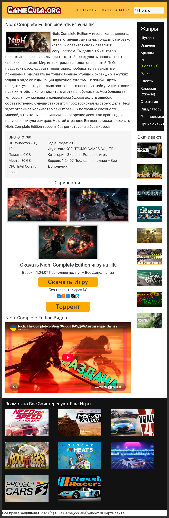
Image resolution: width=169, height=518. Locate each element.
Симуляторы (151, 109)
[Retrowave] (132, 455)
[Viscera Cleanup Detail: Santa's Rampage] (149, 299)
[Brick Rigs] (149, 171)
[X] (73, 296)
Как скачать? (115, 10)
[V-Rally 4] (132, 422)
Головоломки (152, 117)
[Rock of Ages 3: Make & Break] (27, 455)
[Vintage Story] (149, 235)
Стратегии (149, 102)
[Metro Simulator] (149, 150)
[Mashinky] (149, 320)
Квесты (147, 81)
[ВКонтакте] (59, 296)
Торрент (68, 306)
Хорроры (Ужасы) (148, 91)
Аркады (147, 53)
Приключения (152, 124)
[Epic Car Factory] (149, 257)
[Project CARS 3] (27, 488)
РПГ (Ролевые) (150, 63)
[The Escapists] (149, 214)
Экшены (148, 45)
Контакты (86, 10)
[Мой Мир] (68, 296)
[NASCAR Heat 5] (79, 455)
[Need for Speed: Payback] (27, 422)
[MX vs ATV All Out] (79, 422)
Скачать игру (68, 282)
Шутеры (147, 38)
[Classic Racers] (79, 488)
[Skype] (77, 296)
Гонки (146, 73)
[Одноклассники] (63, 296)
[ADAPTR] (149, 193)
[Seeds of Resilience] (149, 278)
